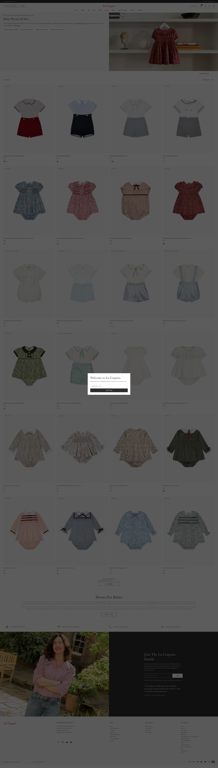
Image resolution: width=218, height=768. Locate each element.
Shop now (109, 390)
